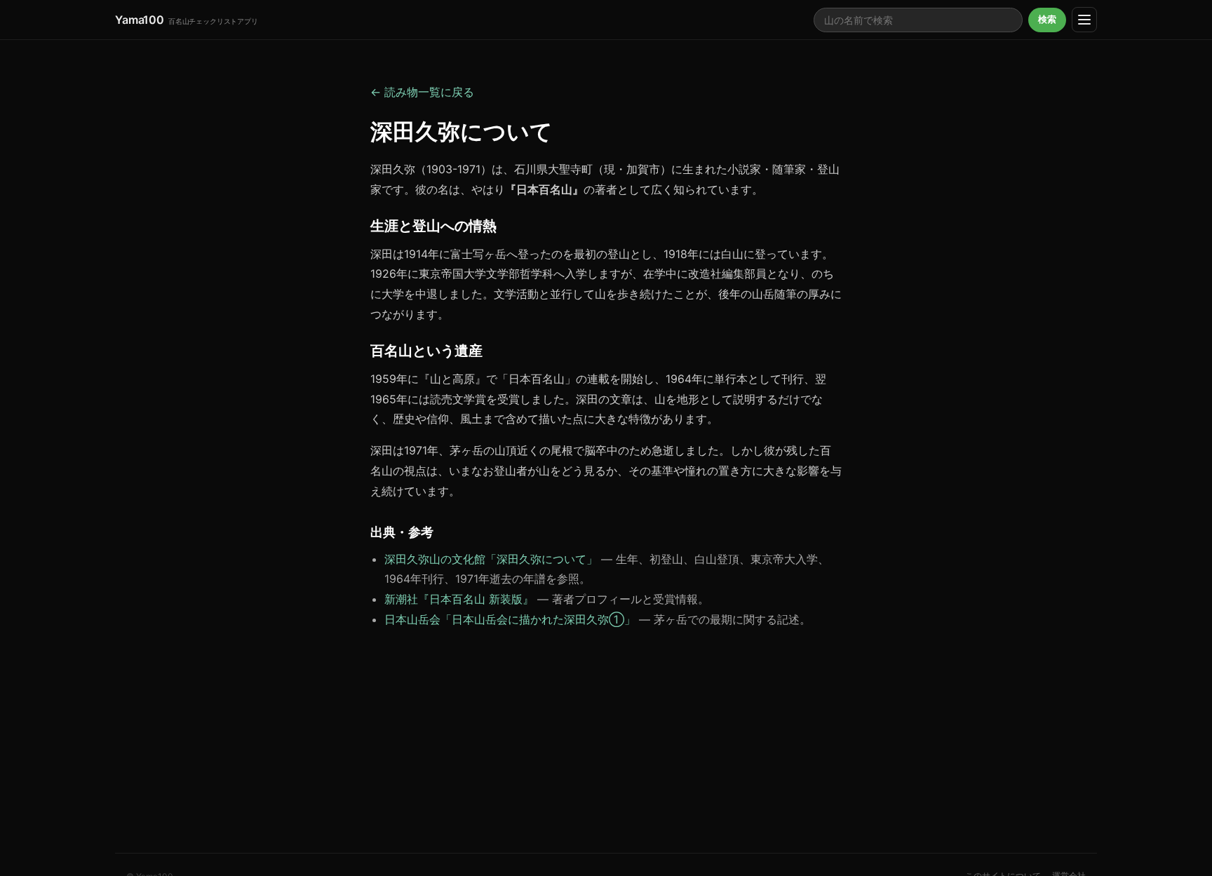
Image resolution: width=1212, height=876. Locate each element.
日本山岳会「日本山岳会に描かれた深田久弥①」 (509, 619)
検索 (1047, 19)
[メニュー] (1084, 19)
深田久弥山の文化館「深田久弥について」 (491, 559)
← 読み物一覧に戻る (422, 92)
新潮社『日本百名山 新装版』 (459, 599)
